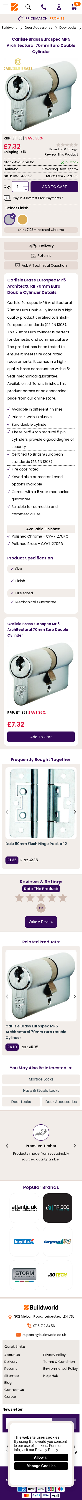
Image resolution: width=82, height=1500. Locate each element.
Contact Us (14, 1389)
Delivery (46, 246)
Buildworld (10, 27)
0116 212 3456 (44, 1325)
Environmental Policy (60, 1368)
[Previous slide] (7, 812)
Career (10, 1396)
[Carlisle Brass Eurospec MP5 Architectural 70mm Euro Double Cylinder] (41, 985)
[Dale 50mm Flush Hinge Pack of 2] (41, 803)
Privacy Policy (54, 1354)
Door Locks (68, 27)
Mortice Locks (41, 1079)
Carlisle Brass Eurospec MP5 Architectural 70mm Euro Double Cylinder (35, 1032)
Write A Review (41, 922)
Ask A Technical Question (44, 265)
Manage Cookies (41, 1466)
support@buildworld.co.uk (44, 1334)
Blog (8, 1382)
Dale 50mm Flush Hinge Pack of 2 (36, 843)
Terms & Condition (59, 1361)
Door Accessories (38, 27)
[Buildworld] (14, 7)
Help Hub (50, 1375)
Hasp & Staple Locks (41, 1090)
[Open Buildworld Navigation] (5, 7)
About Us (12, 1354)
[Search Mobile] (28, 7)
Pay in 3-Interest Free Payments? (38, 198)
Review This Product (61, 154)
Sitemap (11, 1375)
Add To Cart (41, 737)
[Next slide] (74, 812)
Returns (44, 255)
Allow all (41, 1457)
